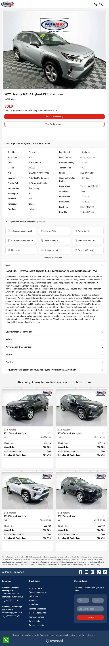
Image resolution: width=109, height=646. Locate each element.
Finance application (37, 609)
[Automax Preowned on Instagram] (92, 571)
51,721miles (99, 520)
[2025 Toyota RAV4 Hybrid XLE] (27, 490)
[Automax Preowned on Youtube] (85, 571)
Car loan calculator (37, 613)
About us (33, 600)
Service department (37, 592)
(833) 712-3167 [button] (12, 600)
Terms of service (36, 617)
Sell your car (34, 596)
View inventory (35, 588)
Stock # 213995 (64, 513)
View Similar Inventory (54, 124)
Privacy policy (35, 621)
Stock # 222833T (64, 430)
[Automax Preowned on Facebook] (79, 571)
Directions (33, 604)
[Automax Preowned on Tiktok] (98, 571)
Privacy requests (36, 625)
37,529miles (45, 437)
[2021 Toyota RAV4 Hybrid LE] (27, 407)
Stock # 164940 (10, 513)
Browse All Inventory (54, 117)
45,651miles (45, 520)
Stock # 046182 (10, 430)
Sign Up (90, 617)
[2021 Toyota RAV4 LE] (81, 490)
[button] (95, 4)
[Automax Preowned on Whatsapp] (104, 571)
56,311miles (99, 437)
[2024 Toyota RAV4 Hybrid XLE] (81, 407)
